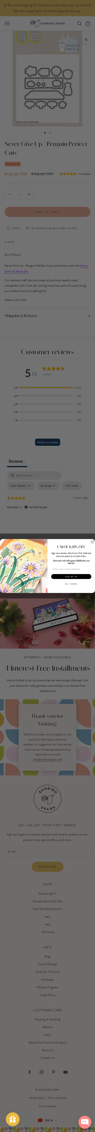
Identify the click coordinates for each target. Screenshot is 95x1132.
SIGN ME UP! (71, 576)
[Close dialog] (92, 541)
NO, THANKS (71, 583)
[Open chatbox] (84, 1122)
